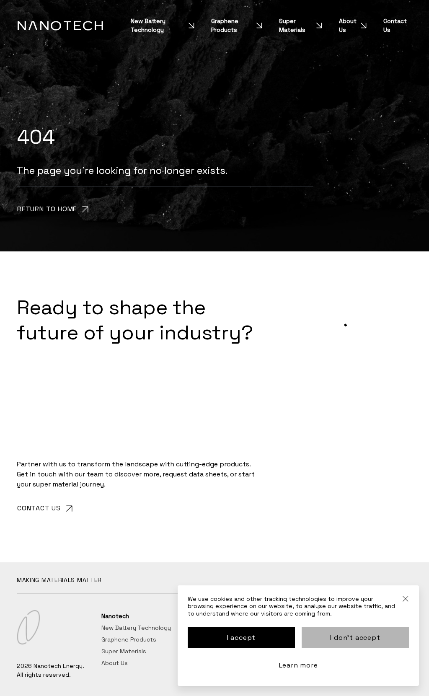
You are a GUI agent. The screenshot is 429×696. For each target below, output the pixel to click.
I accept (241, 637)
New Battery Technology (148, 25)
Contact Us (395, 25)
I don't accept (355, 637)
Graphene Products (224, 25)
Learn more (298, 665)
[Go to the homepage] (60, 25)
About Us (348, 25)
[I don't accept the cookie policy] (405, 602)
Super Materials (292, 25)
